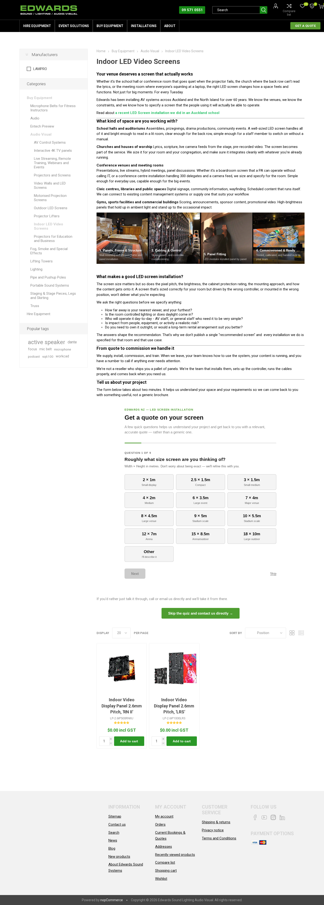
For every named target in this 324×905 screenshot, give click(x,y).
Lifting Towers (41, 261)
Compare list (289, 12)
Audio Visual (40, 134)
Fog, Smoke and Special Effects (49, 251)
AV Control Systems (50, 142)
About (170, 26)
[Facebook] (255, 817)
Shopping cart (166, 870)
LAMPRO (40, 69)
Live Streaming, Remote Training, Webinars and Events (52, 162)
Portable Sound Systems (49, 285)
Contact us (117, 824)
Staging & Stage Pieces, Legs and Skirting (53, 295)
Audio (34, 118)
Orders (160, 824)
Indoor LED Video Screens (48, 226)
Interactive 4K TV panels (53, 150)
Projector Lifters (47, 216)
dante (72, 342)
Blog (111, 848)
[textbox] (236, 10)
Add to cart (129, 741)
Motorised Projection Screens (50, 198)
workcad (62, 356)
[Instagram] (273, 817)
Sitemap (114, 816)
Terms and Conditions (219, 838)
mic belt (45, 349)
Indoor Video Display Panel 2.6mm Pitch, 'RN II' (122, 705)
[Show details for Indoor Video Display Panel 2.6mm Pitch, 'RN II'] (122, 668)
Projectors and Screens (52, 175)
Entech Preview (42, 126)
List (301, 633)
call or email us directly (167, 599)
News (112, 840)
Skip (273, 573)
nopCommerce (111, 900)
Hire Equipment (37, 26)
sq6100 (47, 356)
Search (263, 10)
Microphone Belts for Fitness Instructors (53, 108)
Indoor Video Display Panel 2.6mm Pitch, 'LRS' (174, 705)
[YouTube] (264, 817)
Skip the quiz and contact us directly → (200, 613)
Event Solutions (74, 26)
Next (135, 574)
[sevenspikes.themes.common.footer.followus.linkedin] (282, 817)
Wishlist (161, 879)
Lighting (36, 269)
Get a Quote (305, 26)
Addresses (163, 846)
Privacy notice (213, 830)
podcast (34, 356)
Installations (144, 26)
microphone (62, 349)
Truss (34, 306)
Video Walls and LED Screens (50, 185)
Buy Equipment (110, 26)
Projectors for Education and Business (53, 238)
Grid (292, 633)
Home (101, 51)
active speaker (46, 342)
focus (32, 349)
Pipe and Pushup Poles (48, 277)
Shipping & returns (216, 822)
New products (119, 856)
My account (164, 816)
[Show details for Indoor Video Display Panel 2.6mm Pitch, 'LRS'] (174, 668)
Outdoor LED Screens (50, 208)
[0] (312, 6)
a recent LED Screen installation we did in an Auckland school (167, 113)
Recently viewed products (175, 855)
